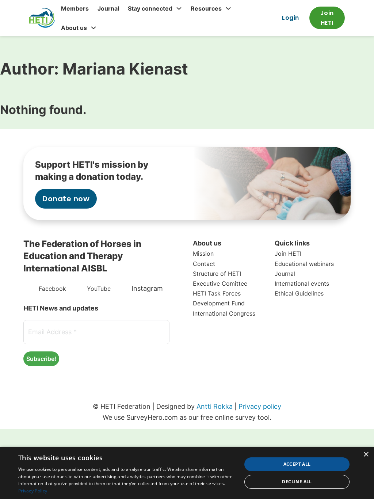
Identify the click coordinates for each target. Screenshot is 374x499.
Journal (108, 8)
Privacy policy (259, 406)
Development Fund (219, 303)
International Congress (224, 313)
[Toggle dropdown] (179, 8)
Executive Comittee (220, 283)
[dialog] (187, 473)
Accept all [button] (297, 464)
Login (290, 18)
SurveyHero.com (152, 417)
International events (302, 283)
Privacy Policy (32, 491)
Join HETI (327, 18)
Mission (203, 253)
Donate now (65, 199)
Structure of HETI (217, 273)
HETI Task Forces (217, 293)
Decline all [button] (297, 482)
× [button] (366, 454)
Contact (204, 263)
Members (75, 8)
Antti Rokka (214, 406)
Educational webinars (304, 263)
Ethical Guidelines (299, 293)
